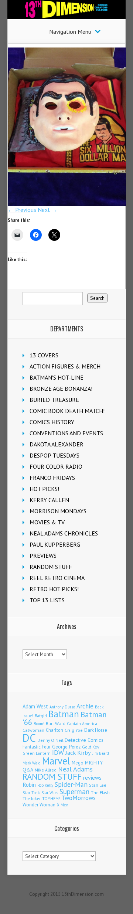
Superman (74, 791)
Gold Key (90, 747)
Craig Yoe (74, 730)
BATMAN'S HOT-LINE (56, 377)
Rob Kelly (45, 785)
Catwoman (33, 730)
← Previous (22, 209)
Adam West (35, 706)
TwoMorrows (78, 798)
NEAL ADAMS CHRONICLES (64, 533)
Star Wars (49, 792)
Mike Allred (46, 770)
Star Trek (31, 792)
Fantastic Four (37, 747)
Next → (48, 209)
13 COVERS (44, 355)
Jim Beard (100, 753)
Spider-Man (71, 784)
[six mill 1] (67, 203)
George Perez (66, 747)
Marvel (56, 760)
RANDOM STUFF (51, 566)
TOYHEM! (51, 798)
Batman (63, 714)
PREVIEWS (43, 555)
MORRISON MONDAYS (58, 511)
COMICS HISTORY (52, 422)
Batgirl (41, 715)
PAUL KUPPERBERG (55, 544)
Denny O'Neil (50, 740)
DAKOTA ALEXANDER (56, 444)
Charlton (54, 730)
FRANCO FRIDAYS (52, 477)
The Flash (100, 792)
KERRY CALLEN (49, 500)
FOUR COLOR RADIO (56, 466)
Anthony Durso (62, 707)
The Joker (32, 798)
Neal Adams (75, 769)
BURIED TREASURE (54, 399)
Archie (84, 706)
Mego (77, 762)
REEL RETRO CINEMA (57, 578)
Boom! (39, 723)
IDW (58, 752)
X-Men (62, 804)
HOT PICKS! (44, 488)
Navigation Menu (70, 32)
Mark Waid (32, 763)
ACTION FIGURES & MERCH (65, 366)
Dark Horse (95, 730)
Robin (29, 784)
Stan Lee (97, 785)
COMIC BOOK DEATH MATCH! (67, 411)
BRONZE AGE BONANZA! (61, 388)
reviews (92, 777)
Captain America (82, 723)
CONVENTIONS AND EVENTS (66, 433)
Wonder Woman (39, 805)
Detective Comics (84, 740)
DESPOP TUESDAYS (54, 455)
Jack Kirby (78, 752)
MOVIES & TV (47, 522)
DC (29, 738)
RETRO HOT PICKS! (54, 589)
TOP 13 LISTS (47, 600)
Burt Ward (55, 723)
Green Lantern (37, 753)
